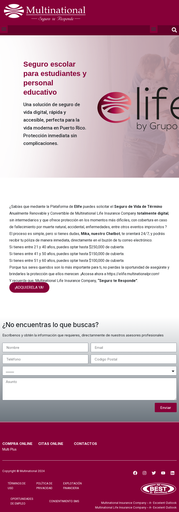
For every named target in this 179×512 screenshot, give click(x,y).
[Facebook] (135, 473)
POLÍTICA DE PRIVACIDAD (44, 486)
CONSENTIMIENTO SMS (64, 501)
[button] (4, 29)
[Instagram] (144, 473)
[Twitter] (154, 473)
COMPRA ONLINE (17, 443)
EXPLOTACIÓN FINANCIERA (72, 486)
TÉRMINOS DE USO (17, 486)
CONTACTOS (85, 443)
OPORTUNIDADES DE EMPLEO (21, 501)
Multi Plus (9, 449)
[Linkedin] (172, 473)
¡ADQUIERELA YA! (29, 287)
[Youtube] (163, 473)
